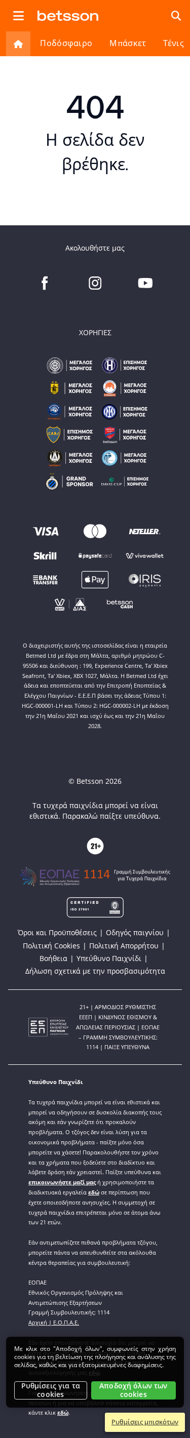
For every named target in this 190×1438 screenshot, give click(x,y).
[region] (95, 1372)
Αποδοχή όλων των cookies (133, 1390)
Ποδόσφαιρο (66, 43)
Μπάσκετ (127, 43)
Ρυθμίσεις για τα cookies (50, 1390)
